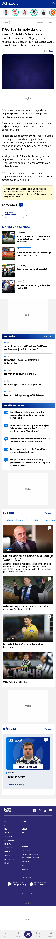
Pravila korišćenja (30, 854)
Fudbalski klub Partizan (15, 520)
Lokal (6, 863)
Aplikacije (26, 862)
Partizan (21, 232)
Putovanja (9, 840)
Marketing (26, 846)
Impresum (26, 850)
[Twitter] (39, 810)
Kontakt (25, 869)
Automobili (9, 859)
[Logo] (10, 4)
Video (24, 821)
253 (6, 425)
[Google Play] (17, 884)
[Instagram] (45, 810)
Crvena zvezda (24, 249)
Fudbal (5, 23)
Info (6, 821)
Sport (7, 825)
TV (23, 825)
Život (6, 833)
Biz (5, 829)
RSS (23, 865)
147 (6, 460)
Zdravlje (8, 836)
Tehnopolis (9, 855)
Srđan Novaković (15, 785)
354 (12, 233)
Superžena (9, 848)
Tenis (20, 281)
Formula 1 (11, 773)
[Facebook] (34, 810)
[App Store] (39, 884)
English (25, 829)
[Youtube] (50, 810)
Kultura (7, 844)
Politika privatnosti (30, 858)
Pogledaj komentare (10, 213)
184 (12, 249)
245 (6, 439)
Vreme (24, 833)
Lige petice (10, 601)
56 (12, 266)
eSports (7, 852)
